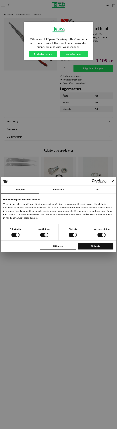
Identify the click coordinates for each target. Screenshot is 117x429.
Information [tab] (58, 189)
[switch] (44, 235)
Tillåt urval (58, 246)
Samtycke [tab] (20, 189)
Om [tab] (96, 189)
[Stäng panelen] (113, 181)
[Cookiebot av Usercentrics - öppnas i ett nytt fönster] (93, 181)
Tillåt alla (95, 246)
